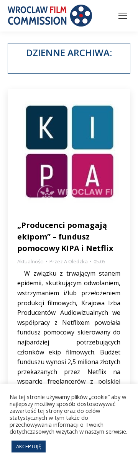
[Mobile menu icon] (122, 15)
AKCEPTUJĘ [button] (28, 446)
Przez (68, 261)
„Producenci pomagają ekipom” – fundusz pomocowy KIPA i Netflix (65, 236)
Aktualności (30, 261)
